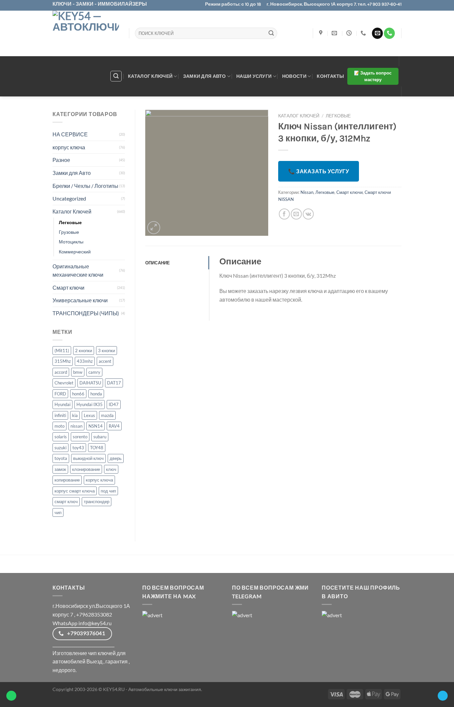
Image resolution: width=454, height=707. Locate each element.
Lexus (89, 415)
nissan (76, 426)
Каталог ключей (150, 76)
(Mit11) (62, 350)
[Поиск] (116, 76)
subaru (99, 436)
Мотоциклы (71, 241)
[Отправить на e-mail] (377, 33)
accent (105, 361)
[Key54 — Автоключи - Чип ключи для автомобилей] (86, 33)
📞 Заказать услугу (318, 171)
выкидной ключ (88, 458)
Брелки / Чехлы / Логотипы (85, 186)
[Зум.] (153, 227)
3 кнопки (106, 350)
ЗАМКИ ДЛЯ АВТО (204, 76)
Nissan (306, 192)
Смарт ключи (68, 287)
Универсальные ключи (80, 300)
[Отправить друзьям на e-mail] (296, 214)
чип (58, 512)
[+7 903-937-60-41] (364, 33)
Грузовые (69, 232)
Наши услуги (254, 76)
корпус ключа (69, 147)
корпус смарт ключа (75, 491)
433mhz (85, 361)
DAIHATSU (90, 382)
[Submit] (271, 33)
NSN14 (95, 426)
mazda (107, 415)
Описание (157, 262)
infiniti (60, 415)
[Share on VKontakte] (308, 214)
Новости (294, 76)
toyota (61, 458)
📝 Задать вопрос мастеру (373, 76)
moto (59, 426)
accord (61, 372)
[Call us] (389, 33)
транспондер (96, 501)
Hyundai (62, 404)
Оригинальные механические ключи (78, 270)
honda (96, 393)
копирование (67, 480)
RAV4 (114, 426)
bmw (77, 372)
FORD (60, 393)
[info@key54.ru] (335, 33)
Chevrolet (64, 382)
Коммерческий (75, 251)
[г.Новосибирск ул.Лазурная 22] (321, 33)
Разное (61, 160)
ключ (111, 469)
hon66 (78, 393)
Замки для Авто (72, 173)
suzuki (60, 447)
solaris (61, 436)
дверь (116, 458)
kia (75, 415)
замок (60, 469)
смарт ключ (66, 501)
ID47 (114, 404)
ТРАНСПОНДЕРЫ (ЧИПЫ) (86, 313)
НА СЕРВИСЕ (70, 134)
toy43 (78, 447)
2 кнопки (83, 350)
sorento (80, 436)
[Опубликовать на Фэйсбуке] (284, 214)
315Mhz (63, 361)
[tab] (177, 262)
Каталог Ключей (72, 211)
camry (94, 372)
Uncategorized (69, 198)
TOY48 (96, 447)
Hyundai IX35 (89, 404)
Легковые (70, 222)
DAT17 (114, 382)
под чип (108, 491)
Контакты (330, 76)
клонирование (86, 469)
